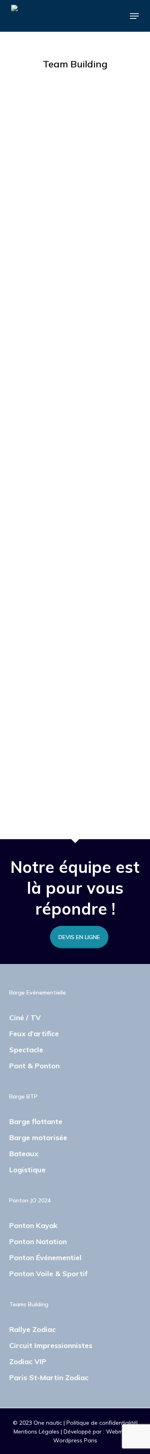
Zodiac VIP (27, 1361)
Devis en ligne (79, 937)
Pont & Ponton (34, 1065)
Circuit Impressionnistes (50, 1345)
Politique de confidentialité (101, 1422)
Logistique (27, 1169)
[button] (134, 16)
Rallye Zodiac (32, 1329)
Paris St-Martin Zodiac (48, 1377)
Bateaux (23, 1153)
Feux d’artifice (34, 1033)
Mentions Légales (37, 1431)
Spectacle (26, 1049)
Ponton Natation (38, 1241)
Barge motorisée (38, 1137)
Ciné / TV (25, 1017)
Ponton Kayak (33, 1225)
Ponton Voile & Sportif (48, 1273)
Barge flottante (35, 1121)
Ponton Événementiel (45, 1257)
